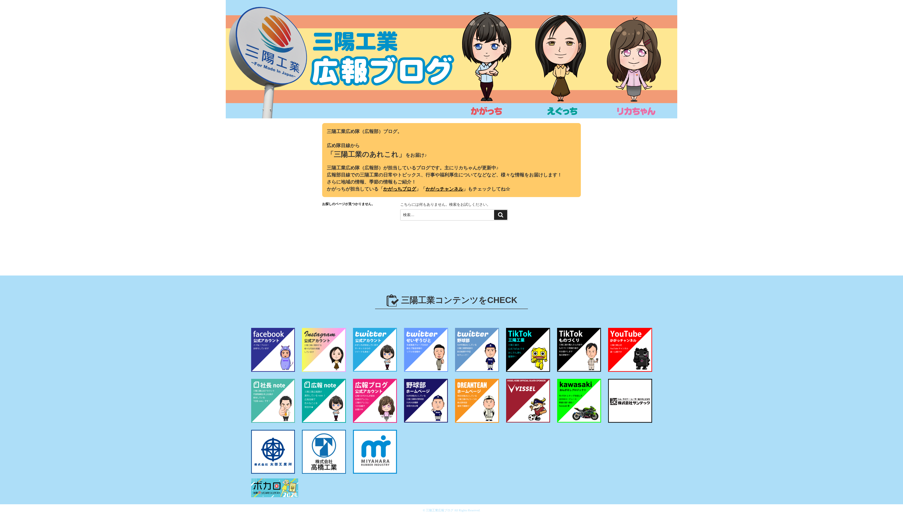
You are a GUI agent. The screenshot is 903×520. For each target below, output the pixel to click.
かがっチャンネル (444, 188)
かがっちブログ (399, 188)
